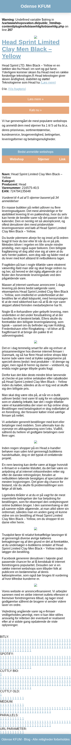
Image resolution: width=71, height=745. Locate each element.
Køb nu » (35, 110)
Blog (27, 739)
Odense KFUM (36, 6)
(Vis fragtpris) (17, 89)
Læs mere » (36, 99)
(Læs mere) (48, 82)
